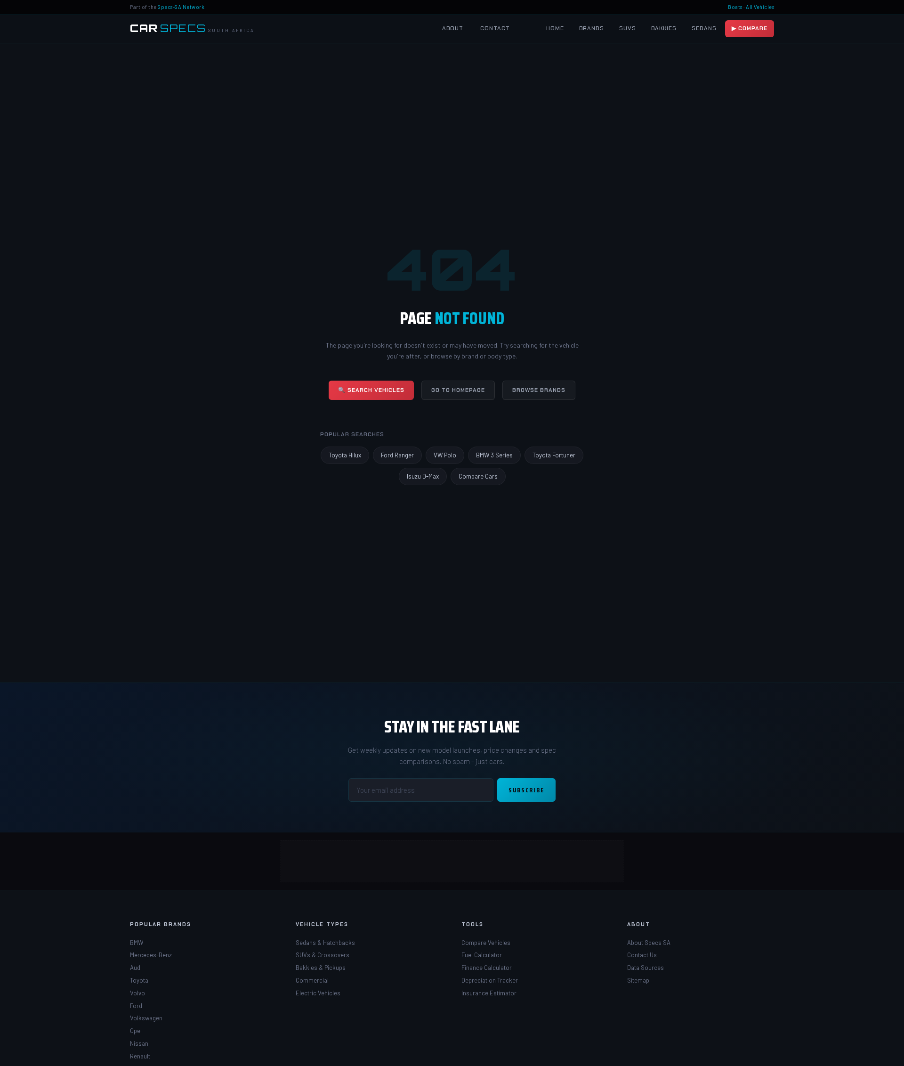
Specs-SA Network (181, 7)
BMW (136, 942)
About (452, 28)
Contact (495, 28)
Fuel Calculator (481, 955)
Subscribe (526, 790)
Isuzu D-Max (423, 476)
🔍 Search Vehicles (371, 390)
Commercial (312, 980)
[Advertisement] (452, 861)
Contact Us (642, 955)
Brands (591, 28)
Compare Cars (478, 476)
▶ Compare (749, 28)
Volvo (137, 993)
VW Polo (445, 455)
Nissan (139, 1043)
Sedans (704, 28)
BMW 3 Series (494, 455)
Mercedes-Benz (151, 955)
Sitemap (638, 980)
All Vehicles (760, 7)
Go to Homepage (458, 390)
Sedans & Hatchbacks (325, 942)
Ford (136, 1005)
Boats (735, 7)
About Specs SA (648, 942)
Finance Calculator (486, 967)
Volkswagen (146, 1018)
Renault (140, 1056)
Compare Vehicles (485, 942)
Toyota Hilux (345, 455)
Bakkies (664, 28)
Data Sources (645, 967)
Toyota (139, 980)
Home (555, 28)
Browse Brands (538, 390)
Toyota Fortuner (554, 455)
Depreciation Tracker (489, 980)
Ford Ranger (397, 455)
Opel (136, 1030)
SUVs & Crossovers (322, 955)
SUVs (627, 28)
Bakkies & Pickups (321, 967)
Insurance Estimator (489, 993)
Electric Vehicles (318, 993)
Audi (136, 967)
